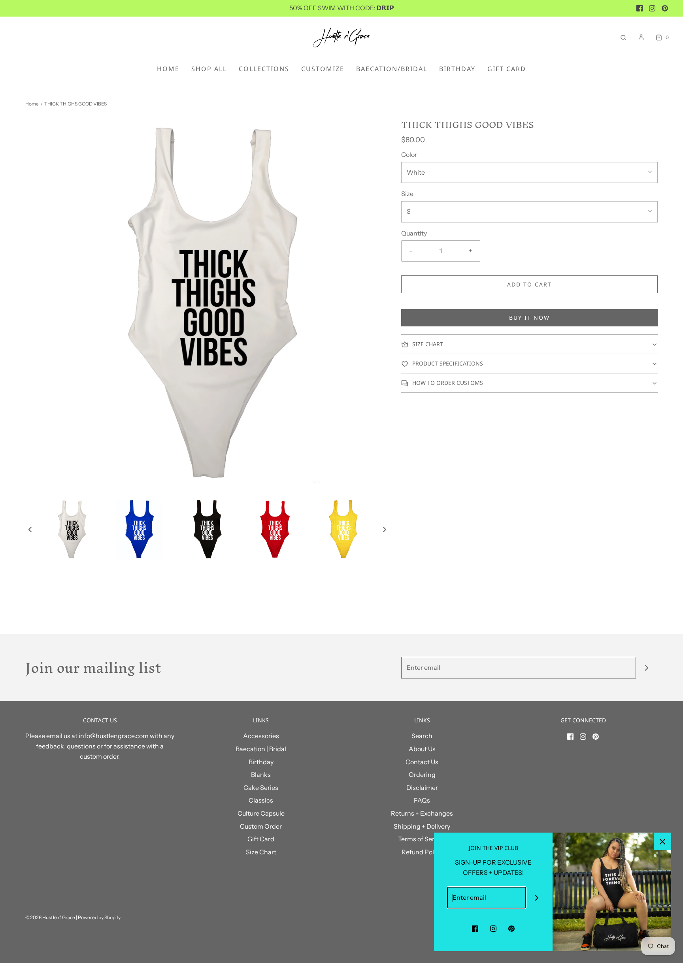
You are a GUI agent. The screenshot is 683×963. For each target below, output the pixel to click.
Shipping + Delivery (422, 826)
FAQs (422, 800)
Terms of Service (422, 839)
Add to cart (529, 284)
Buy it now (529, 317)
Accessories (261, 736)
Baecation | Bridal (261, 749)
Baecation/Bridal (391, 68)
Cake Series (260, 788)
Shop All (209, 68)
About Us (422, 749)
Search (421, 736)
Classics (261, 800)
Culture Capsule (261, 813)
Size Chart (261, 852)
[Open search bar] (623, 37)
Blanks (261, 774)
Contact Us (422, 762)
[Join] (647, 667)
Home (168, 68)
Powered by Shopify (99, 917)
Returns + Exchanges (422, 813)
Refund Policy (422, 852)
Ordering (422, 774)
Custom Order (261, 826)
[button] (30, 529)
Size (407, 194)
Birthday (457, 68)
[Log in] (641, 37)
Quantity (414, 233)
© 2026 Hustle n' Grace (50, 917)
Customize (322, 68)
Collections (264, 68)
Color (409, 154)
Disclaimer (422, 788)
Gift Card (506, 68)
